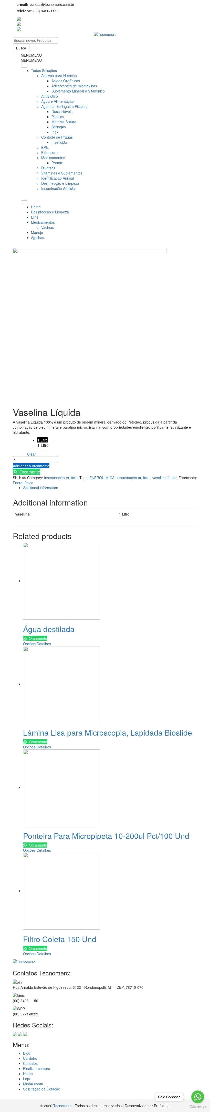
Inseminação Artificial (58, 188)
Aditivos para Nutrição (59, 75)
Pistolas (57, 116)
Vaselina (19, 440)
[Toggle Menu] (24, 66)
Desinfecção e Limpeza (60, 183)
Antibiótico (49, 96)
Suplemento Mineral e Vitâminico (78, 91)
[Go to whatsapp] (197, 1096)
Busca (21, 47)
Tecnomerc (62, 1105)
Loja (26, 1078)
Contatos (30, 1063)
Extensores (50, 152)
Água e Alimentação (57, 101)
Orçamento (29, 472)
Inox (54, 132)
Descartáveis (61, 111)
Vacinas (47, 227)
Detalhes (44, 643)
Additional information (40, 487)
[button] (31, 55)
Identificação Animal (57, 178)
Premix (57, 162)
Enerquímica (23, 482)
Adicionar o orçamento (31, 465)
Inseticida (59, 142)
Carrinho (30, 1058)
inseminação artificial (133, 477)
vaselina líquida (164, 477)
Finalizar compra (36, 1068)
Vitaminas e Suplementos (61, 173)
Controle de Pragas (57, 137)
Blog (26, 1053)
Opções (29, 643)
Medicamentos (53, 157)
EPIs (45, 147)
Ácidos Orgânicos (65, 80)
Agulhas (37, 237)
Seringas (58, 126)
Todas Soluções (44, 70)
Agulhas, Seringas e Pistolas (64, 106)
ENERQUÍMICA (101, 477)
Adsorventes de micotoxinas (74, 85)
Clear (31, 454)
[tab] (110, 487)
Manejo (37, 232)
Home (36, 206)
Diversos (48, 167)
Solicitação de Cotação (41, 1089)
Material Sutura (63, 121)
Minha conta (33, 1083)
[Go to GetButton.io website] (198, 1106)
